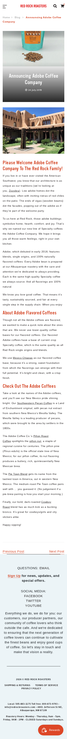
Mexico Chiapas (23, 357)
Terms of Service (46, 685)
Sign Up (14, 576)
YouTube (33, 605)
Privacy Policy (31, 688)
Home (6, 17)
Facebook (33, 596)
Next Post (56, 551)
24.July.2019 (35, 89)
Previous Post (13, 551)
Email (44, 568)
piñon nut (35, 441)
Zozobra (14, 190)
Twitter (33, 601)
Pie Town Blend (18, 474)
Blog (18, 17)
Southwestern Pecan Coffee (34, 403)
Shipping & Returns (17, 685)
